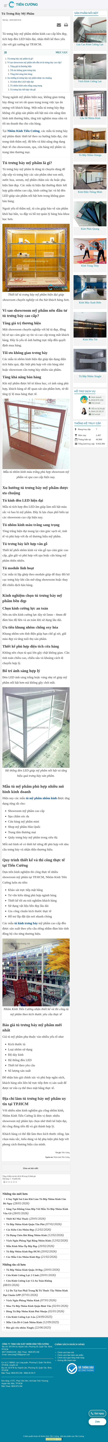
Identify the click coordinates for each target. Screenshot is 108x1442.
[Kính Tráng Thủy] (90, 253)
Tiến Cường (79, 1436)
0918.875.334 (97, 400)
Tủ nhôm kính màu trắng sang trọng (26, 85)
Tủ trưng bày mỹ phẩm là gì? (20, 58)
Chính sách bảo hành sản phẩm (70, 1355)
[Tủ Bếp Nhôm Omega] (90, 144)
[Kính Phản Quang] (90, 213)
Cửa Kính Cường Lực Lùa (20, 1316)
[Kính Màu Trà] (90, 334)
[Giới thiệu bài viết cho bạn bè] (59, 25)
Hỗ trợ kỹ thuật (98, 408)
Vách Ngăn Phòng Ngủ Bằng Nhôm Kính (28, 1240)
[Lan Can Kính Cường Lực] (90, 39)
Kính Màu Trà (90, 339)
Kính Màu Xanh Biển (90, 302)
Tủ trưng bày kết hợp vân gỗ (23, 89)
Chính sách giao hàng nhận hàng (71, 1358)
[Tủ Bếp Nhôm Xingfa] (90, 360)
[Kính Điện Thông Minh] (90, 177)
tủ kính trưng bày (26, 923)
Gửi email (95, 403)
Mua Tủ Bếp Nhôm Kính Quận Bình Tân (28, 1306)
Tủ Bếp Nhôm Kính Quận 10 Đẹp (24, 1269)
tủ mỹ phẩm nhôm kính (41, 798)
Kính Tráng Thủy (90, 265)
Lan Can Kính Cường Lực (90, 44)
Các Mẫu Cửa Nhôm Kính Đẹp (22, 1257)
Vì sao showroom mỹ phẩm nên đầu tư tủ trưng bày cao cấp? (34, 62)
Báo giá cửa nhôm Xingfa (19, 1327)
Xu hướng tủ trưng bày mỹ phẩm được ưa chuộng (29, 78)
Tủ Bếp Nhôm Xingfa (90, 376)
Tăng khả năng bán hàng (21, 74)
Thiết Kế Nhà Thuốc (17, 1218)
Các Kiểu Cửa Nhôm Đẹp (19, 1229)
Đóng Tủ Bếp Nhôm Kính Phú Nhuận (26, 1311)
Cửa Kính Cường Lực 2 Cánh (22, 1275)
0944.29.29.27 (97, 411)
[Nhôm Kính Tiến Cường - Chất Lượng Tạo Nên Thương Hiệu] (57, 4)
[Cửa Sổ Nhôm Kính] (90, 106)
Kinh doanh (96, 397)
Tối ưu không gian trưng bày (23, 70)
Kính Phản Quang (90, 228)
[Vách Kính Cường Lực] (90, 74)
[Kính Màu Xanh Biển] (90, 287)
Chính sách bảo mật (66, 1352)
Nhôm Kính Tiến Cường (23, 131)
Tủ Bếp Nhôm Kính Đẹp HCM (22, 1251)
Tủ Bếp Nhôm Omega (90, 155)
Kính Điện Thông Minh (90, 191)
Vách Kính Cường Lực (90, 81)
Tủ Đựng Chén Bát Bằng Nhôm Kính (26, 1235)
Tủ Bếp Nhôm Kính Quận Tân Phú (25, 1224)
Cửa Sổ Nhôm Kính (90, 118)
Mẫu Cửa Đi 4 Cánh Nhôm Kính (23, 1322)
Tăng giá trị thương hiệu (21, 66)
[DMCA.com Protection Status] (54, 1439)
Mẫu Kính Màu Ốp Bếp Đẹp (21, 1246)
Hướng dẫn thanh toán (67, 1360)
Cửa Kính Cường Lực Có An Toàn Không (28, 1280)
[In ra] (66, 25)
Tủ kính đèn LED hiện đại (22, 82)
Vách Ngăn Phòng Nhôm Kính (22, 1300)
